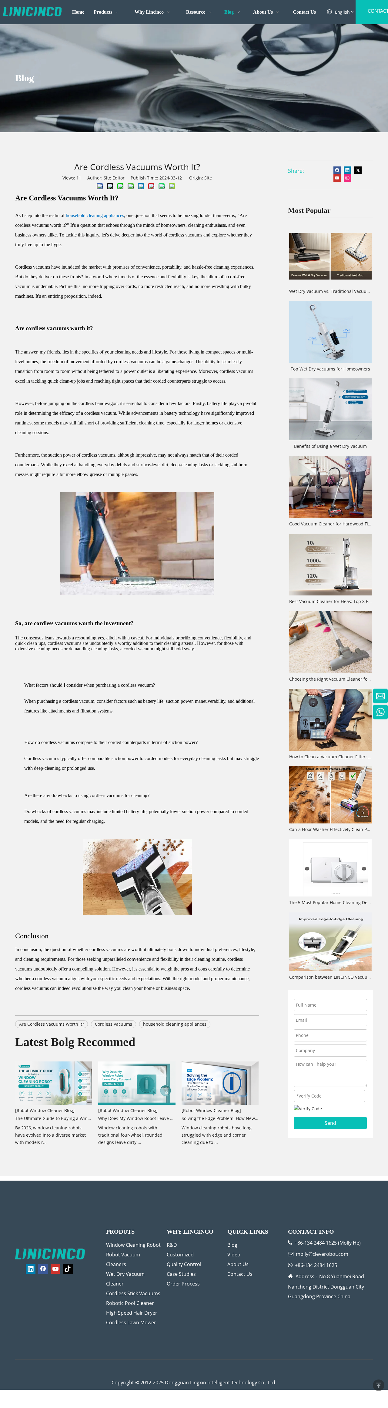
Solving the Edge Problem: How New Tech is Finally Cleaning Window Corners (220, 1118)
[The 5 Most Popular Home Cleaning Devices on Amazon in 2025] (330, 868)
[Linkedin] (347, 170)
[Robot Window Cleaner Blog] (45, 1110)
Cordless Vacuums (113, 1024)
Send (330, 1123)
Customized (180, 1254)
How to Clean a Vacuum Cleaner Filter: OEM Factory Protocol (330, 756)
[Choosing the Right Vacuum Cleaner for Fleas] (330, 642)
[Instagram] (347, 178)
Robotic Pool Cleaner (130, 1303)
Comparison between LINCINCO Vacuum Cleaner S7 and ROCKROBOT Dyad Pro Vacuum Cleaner (330, 977)
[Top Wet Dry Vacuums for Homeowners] (330, 332)
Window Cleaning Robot (133, 1245)
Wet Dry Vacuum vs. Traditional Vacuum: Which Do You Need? (330, 291)
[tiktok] (68, 1269)
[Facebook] (337, 170)
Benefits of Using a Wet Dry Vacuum (330, 446)
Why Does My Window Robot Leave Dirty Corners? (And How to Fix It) (136, 1118)
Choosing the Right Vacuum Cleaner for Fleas (330, 679)
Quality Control (184, 1264)
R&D (172, 1245)
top (378, 1385)
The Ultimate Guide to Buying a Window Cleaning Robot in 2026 (53, 1118)
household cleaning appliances (174, 1024)
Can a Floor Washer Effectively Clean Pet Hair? (330, 829)
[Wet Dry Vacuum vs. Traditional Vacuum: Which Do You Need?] (330, 254)
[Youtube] (337, 178)
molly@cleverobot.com (322, 1254)
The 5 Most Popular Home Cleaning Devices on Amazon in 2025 (330, 902)
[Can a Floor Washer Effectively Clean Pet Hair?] (330, 794)
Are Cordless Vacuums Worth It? (51, 1024)
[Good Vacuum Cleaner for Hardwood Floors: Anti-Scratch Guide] (330, 487)
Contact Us (240, 1274)
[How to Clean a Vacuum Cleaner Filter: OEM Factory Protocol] (330, 720)
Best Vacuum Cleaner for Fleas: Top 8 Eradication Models (330, 601)
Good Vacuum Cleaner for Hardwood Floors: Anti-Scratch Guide (330, 524)
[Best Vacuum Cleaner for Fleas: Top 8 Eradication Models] (330, 564)
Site (208, 178)
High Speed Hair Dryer (131, 1312)
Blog (232, 1245)
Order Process (183, 1283)
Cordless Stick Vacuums (133, 1293)
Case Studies (181, 1274)
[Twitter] (358, 170)
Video (233, 1254)
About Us (238, 1264)
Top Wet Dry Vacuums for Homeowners (330, 369)
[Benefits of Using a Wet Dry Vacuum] (330, 409)
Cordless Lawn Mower (131, 1322)
